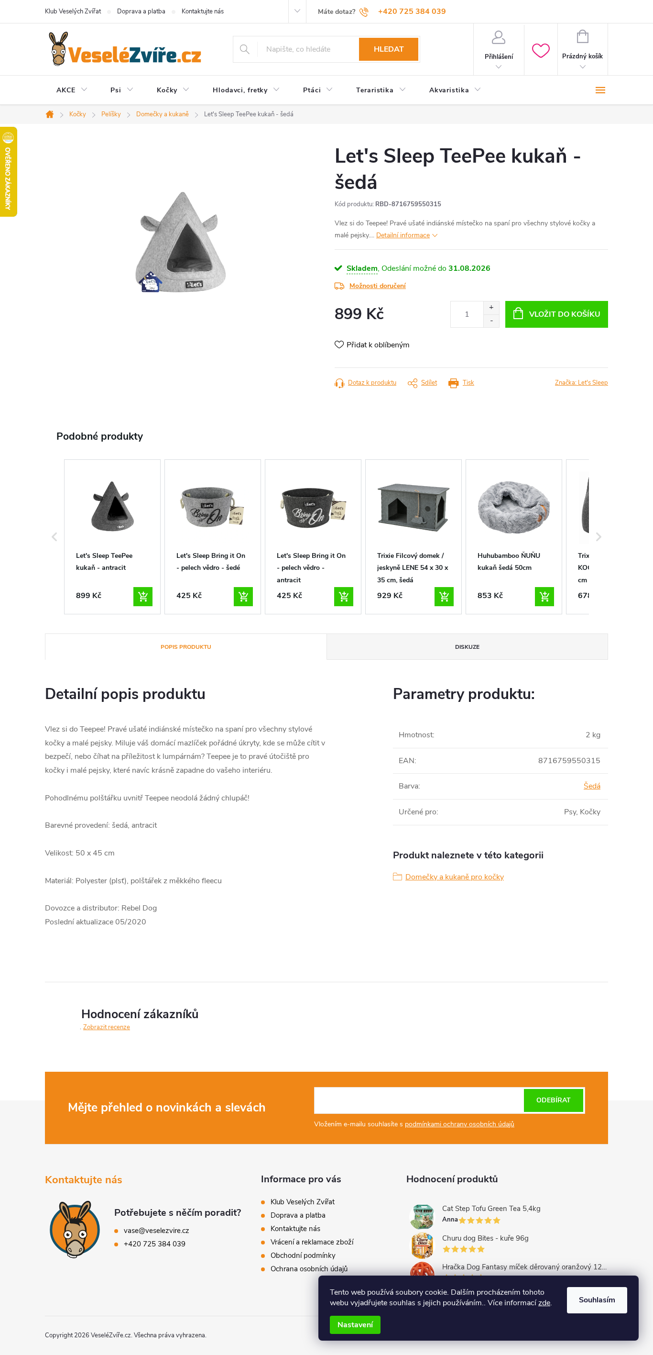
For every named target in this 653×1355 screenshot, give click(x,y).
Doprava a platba (141, 11)
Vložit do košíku (564, 314)
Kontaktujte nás (203, 11)
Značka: (581, 382)
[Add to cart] (142, 596)
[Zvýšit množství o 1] (491, 307)
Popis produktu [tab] (186, 647)
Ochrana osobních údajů (309, 1269)
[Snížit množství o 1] (491, 320)
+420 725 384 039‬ (154, 1244)
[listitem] (112, 536)
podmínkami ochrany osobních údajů (459, 1124)
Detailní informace (403, 235)
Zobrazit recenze (106, 1027)
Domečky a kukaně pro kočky (454, 877)
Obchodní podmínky (303, 1255)
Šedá (592, 786)
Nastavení (355, 1325)
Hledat (389, 49)
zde (544, 1303)
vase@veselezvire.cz (156, 1230)
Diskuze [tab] (467, 647)
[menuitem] (72, 90)
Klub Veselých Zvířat (73, 11)
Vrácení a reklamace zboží (312, 1242)
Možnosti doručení (377, 285)
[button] (54, 536)
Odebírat (553, 1100)
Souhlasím (597, 1300)
